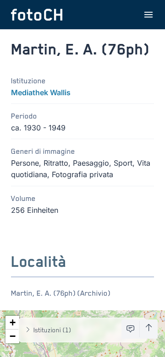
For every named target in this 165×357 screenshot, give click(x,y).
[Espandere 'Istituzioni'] (28, 330)
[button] (12, 323)
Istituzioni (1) (52, 330)
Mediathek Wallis (41, 92)
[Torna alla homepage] (36, 14)
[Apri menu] (148, 14)
